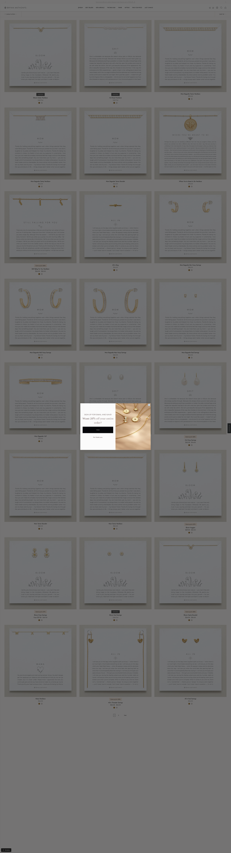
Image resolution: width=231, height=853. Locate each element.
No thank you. (98, 437)
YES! (98, 430)
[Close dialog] (149, 405)
